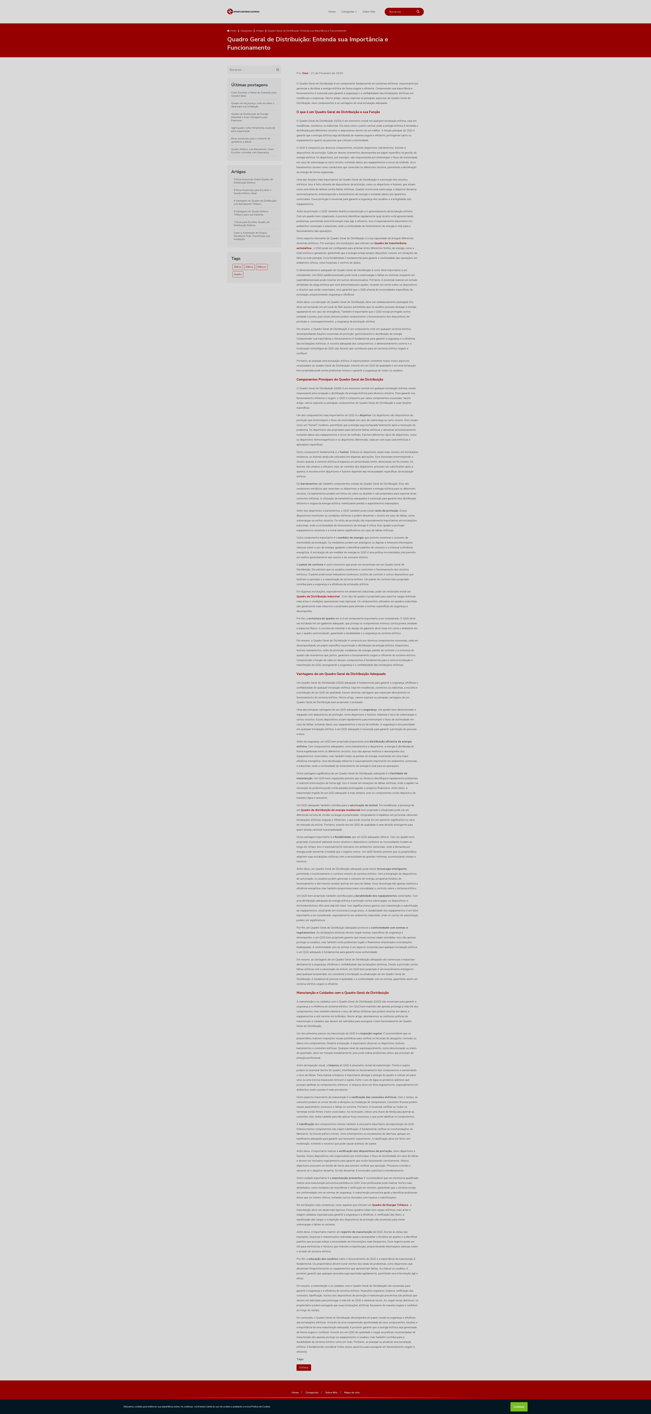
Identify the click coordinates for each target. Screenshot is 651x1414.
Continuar (519, 1407)
